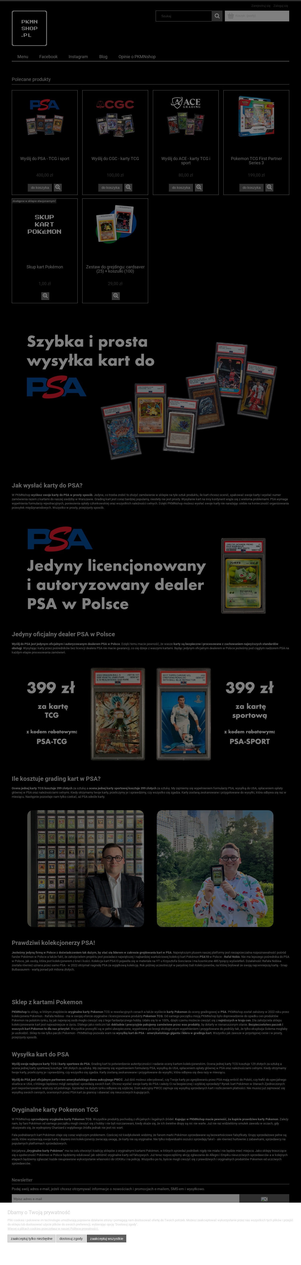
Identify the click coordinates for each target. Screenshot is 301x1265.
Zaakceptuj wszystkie (106, 1239)
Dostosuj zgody (71, 1239)
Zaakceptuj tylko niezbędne (31, 1239)
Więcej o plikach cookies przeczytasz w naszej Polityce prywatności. (53, 1228)
